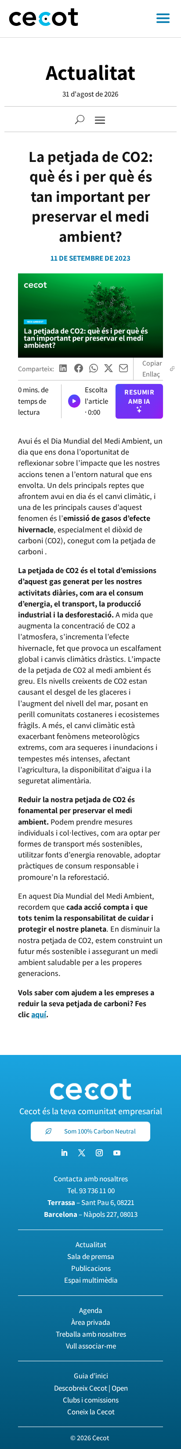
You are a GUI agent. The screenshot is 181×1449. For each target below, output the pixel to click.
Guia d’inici (91, 1376)
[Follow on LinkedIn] (64, 1153)
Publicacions (91, 1268)
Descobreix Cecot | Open (91, 1388)
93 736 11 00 (97, 1190)
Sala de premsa (90, 1256)
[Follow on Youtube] (117, 1153)
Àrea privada (90, 1322)
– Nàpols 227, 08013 (91, 1214)
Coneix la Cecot (91, 1412)
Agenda (90, 1310)
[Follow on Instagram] (99, 1153)
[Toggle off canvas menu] (134, 19)
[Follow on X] (82, 1153)
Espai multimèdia (91, 1280)
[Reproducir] (74, 401)
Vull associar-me (91, 1346)
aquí (38, 1014)
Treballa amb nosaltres (91, 1334)
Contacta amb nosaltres (91, 1179)
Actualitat (90, 72)
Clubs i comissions (91, 1400)
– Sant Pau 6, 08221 (90, 1202)
